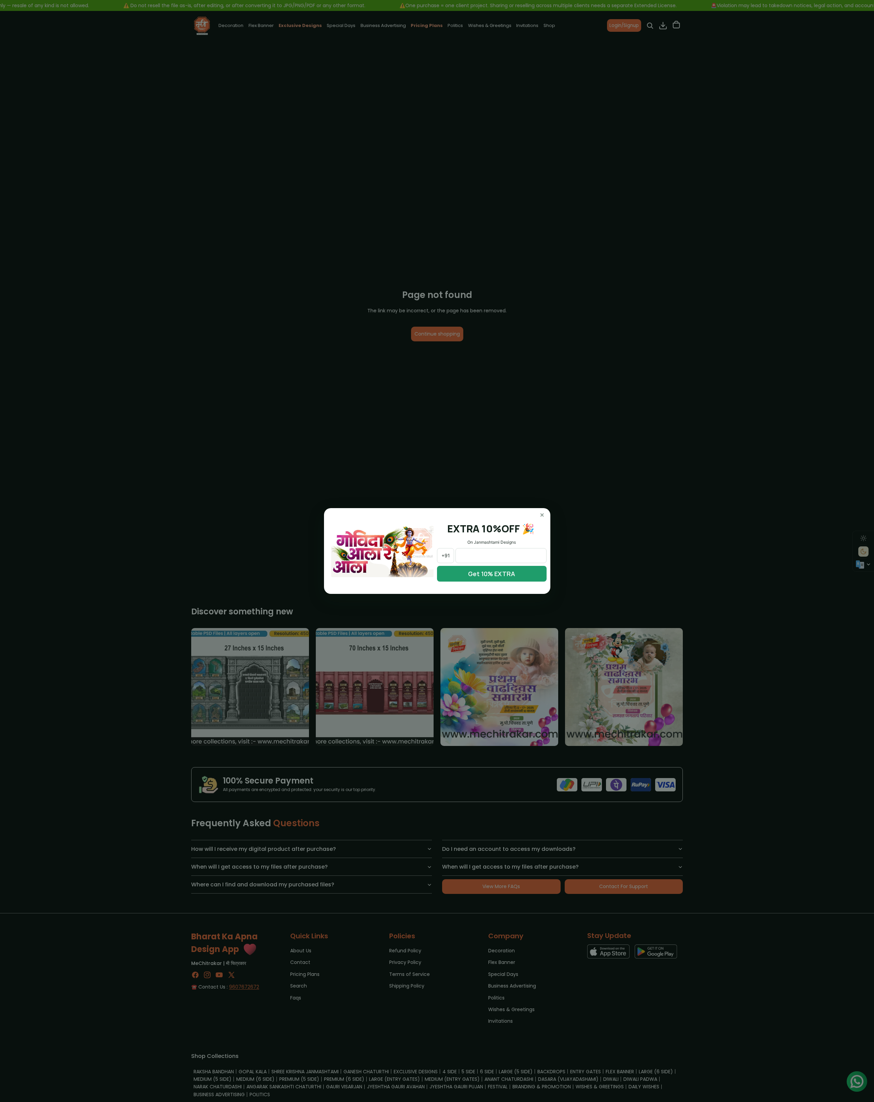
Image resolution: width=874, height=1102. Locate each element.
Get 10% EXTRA (491, 574)
